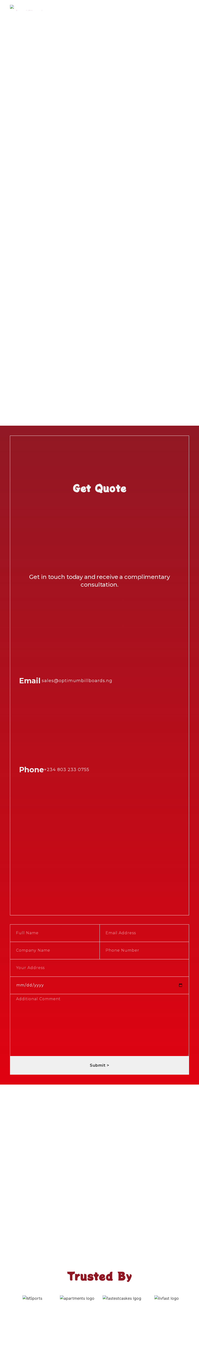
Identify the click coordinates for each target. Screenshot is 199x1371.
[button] (185, 7)
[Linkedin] (113, 903)
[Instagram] (100, 903)
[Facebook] (86, 903)
